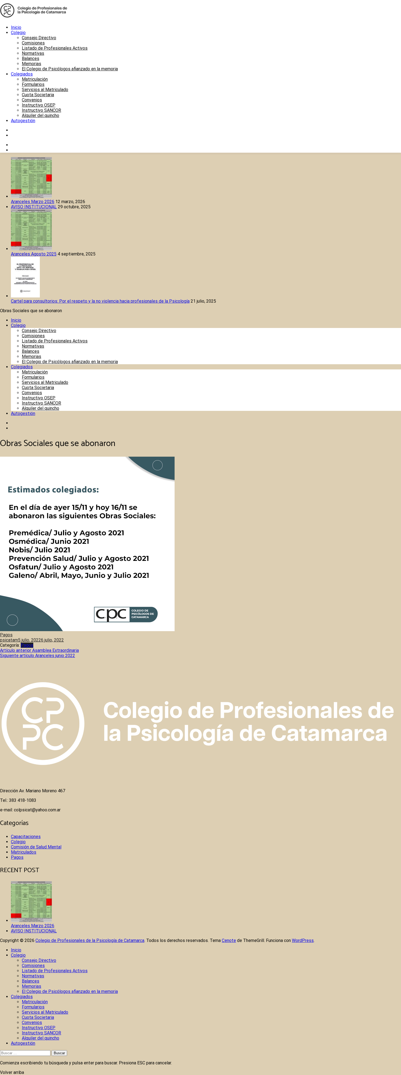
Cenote (229, 940)
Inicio (16, 27)
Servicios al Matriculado (45, 89)
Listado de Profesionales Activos (55, 48)
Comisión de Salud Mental (36, 847)
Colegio (18, 32)
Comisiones (33, 43)
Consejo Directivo (39, 37)
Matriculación (35, 79)
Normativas (33, 53)
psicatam (9, 640)
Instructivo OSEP (38, 105)
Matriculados (23, 852)
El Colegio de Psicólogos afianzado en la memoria (70, 68)
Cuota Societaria (38, 94)
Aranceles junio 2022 (37, 655)
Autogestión (23, 120)
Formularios (33, 84)
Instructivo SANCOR (41, 110)
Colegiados (22, 74)
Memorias (31, 63)
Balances (30, 58)
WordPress (303, 940)
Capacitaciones (26, 836)
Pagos (6, 634)
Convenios (32, 100)
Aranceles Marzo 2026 (32, 201)
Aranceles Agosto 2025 (33, 254)
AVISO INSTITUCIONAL (34, 206)
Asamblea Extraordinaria (39, 650)
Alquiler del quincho (40, 115)
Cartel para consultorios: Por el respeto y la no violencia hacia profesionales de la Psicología (100, 301)
